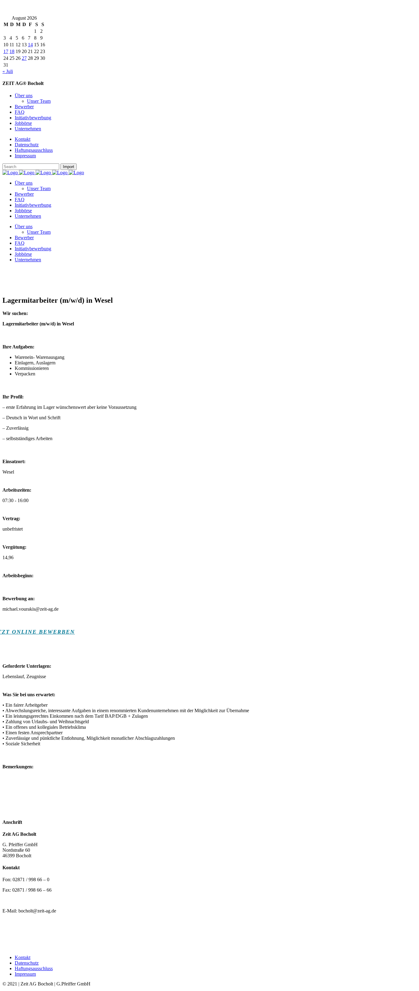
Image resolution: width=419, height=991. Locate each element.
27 (24, 58)
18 (12, 51)
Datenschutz (27, 144)
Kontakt (22, 139)
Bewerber (24, 106)
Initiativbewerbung (33, 117)
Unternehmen (28, 128)
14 (30, 44)
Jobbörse (23, 123)
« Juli (7, 71)
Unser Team (39, 101)
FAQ (20, 112)
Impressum (25, 155)
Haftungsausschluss (34, 150)
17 (5, 51)
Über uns (24, 95)
